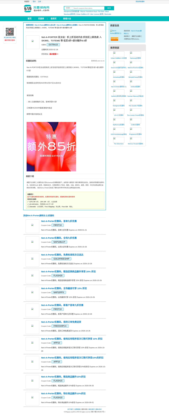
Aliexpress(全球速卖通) (71, 11)
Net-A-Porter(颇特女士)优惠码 (67, 25)
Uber (91, 14)
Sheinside (107, 14)
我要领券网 (42, 9)
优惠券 (41, 19)
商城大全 (67, 19)
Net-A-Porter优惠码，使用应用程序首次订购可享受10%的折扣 (72, 357)
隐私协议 (99, 409)
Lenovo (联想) (99, 14)
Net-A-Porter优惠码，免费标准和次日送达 (62, 255)
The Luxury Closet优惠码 (135, 115)
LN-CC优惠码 (118, 115)
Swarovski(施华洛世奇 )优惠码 (119, 69)
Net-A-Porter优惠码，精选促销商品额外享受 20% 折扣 (68, 271)
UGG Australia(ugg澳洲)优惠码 (119, 135)
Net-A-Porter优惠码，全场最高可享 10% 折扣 (64, 288)
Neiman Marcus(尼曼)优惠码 (135, 97)
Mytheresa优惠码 (118, 125)
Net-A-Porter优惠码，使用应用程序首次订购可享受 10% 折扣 (71, 339)
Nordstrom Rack (91, 11)
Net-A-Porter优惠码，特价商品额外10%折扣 (63, 393)
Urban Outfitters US (82, 14)
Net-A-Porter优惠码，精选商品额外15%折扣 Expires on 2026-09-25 (67, 386)
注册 (39, 1)
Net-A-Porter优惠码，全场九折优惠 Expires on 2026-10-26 (64, 247)
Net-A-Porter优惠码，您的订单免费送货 (61, 322)
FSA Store (101, 11)
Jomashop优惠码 (118, 77)
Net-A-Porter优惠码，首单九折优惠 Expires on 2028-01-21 (64, 230)
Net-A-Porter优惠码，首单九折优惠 (59, 221)
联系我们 (92, 409)
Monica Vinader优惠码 (135, 144)
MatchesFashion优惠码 (135, 68)
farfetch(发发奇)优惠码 (118, 96)
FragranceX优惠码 (135, 134)
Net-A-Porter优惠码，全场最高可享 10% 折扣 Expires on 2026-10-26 (68, 297)
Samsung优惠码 (135, 58)
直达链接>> (53, 54)
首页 (30, 19)
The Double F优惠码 (135, 106)
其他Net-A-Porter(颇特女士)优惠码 (38, 216)
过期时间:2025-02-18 (49, 50)
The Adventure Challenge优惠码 (118, 145)
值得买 (54, 19)
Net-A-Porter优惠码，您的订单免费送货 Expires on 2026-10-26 (65, 331)
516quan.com (69, 412)
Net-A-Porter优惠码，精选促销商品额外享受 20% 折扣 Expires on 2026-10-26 (71, 280)
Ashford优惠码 (135, 87)
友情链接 (77, 409)
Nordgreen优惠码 (119, 106)
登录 (34, 1)
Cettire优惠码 (135, 125)
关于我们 (70, 409)
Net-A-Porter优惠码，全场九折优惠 (59, 238)
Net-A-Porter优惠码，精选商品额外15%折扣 (63, 377)
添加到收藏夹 (140, 1)
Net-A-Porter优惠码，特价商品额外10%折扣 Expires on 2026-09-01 (67, 402)
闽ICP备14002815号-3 (98, 412)
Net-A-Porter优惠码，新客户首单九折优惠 (62, 305)
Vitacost (82, 11)
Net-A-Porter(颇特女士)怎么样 (45, 25)
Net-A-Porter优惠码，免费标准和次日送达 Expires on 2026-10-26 (66, 264)
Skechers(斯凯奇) (70, 14)
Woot (107, 11)
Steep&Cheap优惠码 (135, 77)
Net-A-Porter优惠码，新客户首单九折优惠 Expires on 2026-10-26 (66, 314)
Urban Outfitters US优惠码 (119, 59)
